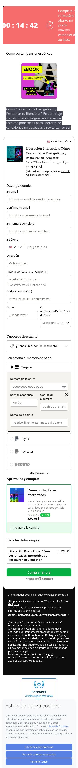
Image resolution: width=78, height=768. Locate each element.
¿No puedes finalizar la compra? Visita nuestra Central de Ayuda (38, 602)
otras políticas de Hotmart (51, 644)
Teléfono (12, 239)
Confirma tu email (18, 207)
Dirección (13, 255)
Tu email (12, 191)
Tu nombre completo (20, 223)
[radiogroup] (39, 416)
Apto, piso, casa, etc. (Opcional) (27, 271)
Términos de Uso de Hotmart (51, 641)
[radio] (11, 367)
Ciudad (11, 307)
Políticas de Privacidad (21, 644)
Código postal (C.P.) (19, 291)
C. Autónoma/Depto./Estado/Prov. (55, 311)
